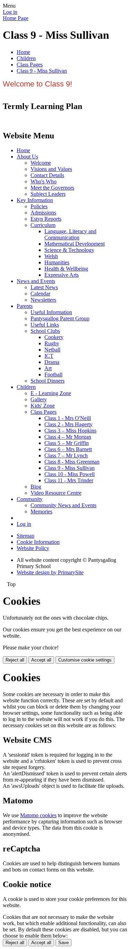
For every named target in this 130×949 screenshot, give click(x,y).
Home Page (15, 18)
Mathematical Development (74, 244)
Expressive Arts (61, 275)
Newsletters (43, 300)
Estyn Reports (46, 219)
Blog (36, 487)
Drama (51, 362)
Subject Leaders (48, 194)
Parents (25, 306)
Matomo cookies (38, 815)
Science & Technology (69, 250)
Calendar (40, 293)
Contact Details (47, 175)
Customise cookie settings (85, 660)
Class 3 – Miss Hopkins (70, 431)
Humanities (56, 262)
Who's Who (44, 181)
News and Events (36, 281)
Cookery (53, 337)
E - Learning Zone (51, 393)
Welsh (51, 256)
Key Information (35, 200)
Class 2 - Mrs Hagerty (68, 424)
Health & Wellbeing (66, 269)
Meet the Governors (52, 188)
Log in (10, 12)
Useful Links (45, 325)
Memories (41, 511)
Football (53, 374)
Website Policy (33, 548)
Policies (39, 206)
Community (30, 499)
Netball (52, 350)
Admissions (43, 213)
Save (63, 942)
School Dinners (47, 381)
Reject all (15, 660)
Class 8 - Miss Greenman (71, 462)
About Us (27, 156)
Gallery (39, 399)
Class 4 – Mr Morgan (67, 437)
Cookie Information (38, 542)
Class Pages (30, 64)
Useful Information (51, 312)
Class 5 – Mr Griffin (66, 443)
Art (48, 368)
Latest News (44, 287)
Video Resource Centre (56, 493)
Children (26, 58)
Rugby (51, 343)
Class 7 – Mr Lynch (66, 455)
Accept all (41, 660)
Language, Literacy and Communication (70, 234)
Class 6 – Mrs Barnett (68, 449)
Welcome (41, 163)
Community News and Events (63, 505)
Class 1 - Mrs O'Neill (67, 418)
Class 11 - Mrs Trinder (68, 480)
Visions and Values (51, 169)
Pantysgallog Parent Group (60, 318)
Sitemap (25, 536)
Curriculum (43, 225)
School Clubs (45, 331)
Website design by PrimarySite (50, 572)
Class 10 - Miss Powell (69, 474)
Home (23, 52)
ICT (48, 356)
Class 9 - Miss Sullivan (42, 71)
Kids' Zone (43, 406)
